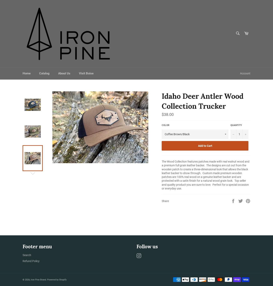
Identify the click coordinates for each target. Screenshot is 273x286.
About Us (64, 73)
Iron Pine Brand (38, 279)
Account (245, 73)
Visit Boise (86, 73)
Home (27, 73)
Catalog (44, 73)
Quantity (236, 125)
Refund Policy (31, 261)
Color (165, 125)
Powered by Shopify (57, 279)
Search (27, 255)
